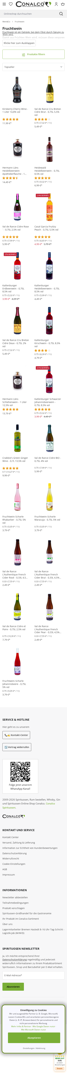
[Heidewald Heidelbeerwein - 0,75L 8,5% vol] (49, 148)
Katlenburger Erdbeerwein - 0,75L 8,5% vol (13, 288)
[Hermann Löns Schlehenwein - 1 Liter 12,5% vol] (17, 379)
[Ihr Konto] (56, 4)
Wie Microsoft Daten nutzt (33, 1029)
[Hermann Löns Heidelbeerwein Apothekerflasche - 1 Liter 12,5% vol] (17, 148)
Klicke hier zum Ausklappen (19, 43)
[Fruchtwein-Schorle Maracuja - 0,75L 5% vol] (49, 497)
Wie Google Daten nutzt (44, 1026)
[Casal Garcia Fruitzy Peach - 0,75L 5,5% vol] (49, 207)
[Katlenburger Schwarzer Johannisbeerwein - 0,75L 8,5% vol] (49, 379)
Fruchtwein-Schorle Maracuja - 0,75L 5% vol (47, 518)
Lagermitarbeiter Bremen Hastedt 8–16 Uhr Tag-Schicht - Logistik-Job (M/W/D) (33, 931)
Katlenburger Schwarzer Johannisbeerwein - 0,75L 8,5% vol (47, 402)
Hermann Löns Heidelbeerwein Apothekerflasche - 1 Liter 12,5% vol (13, 171)
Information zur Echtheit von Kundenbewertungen (30, 847)
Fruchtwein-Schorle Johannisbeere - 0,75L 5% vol (14, 684)
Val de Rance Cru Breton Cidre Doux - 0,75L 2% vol (15, 343)
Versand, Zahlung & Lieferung (18, 842)
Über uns (7, 924)
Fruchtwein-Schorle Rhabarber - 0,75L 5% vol (14, 519)
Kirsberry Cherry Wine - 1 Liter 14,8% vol (15, 111)
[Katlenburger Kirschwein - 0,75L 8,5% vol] (49, 320)
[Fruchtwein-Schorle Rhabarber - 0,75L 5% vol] (17, 497)
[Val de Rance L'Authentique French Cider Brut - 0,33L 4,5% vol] (49, 552)
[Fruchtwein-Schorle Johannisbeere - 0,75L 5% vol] (17, 661)
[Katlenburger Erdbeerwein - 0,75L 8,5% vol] (17, 266)
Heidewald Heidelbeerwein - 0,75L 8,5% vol (47, 170)
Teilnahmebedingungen (15, 902)
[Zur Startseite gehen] (33, 4)
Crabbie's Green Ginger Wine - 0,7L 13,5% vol (15, 459)
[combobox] (27, 14)
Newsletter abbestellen (15, 897)
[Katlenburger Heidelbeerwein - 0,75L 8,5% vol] (49, 266)
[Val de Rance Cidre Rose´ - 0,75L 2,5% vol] (17, 207)
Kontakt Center (10, 837)
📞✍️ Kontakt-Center (16, 735)
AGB (4, 869)
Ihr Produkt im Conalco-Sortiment (20, 918)
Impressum (8, 874)
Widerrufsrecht (10, 858)
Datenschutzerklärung (14, 853)
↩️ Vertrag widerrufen (17, 747)
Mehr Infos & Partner (21, 1026)
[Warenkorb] (63, 4)
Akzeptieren (34, 1037)
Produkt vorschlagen (13, 908)
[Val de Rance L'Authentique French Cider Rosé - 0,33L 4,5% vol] (17, 552)
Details (59, 1068)
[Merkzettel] (10, 4)
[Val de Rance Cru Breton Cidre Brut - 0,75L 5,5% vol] (49, 89)
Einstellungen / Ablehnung (34, 1048)
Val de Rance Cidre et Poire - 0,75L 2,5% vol (14, 628)
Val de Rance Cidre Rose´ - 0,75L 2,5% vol (15, 228)
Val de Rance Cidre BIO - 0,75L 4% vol (47, 459)
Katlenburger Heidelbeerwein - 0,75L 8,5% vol (47, 288)
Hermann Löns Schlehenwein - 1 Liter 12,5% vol (14, 402)
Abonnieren (13, 986)
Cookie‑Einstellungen (13, 863)
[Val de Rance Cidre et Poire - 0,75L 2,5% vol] (17, 606)
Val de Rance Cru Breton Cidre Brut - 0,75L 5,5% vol (47, 112)
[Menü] (4, 4)
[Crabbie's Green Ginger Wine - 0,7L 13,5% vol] (17, 438)
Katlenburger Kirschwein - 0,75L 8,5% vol (47, 343)
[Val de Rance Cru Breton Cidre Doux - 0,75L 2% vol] (17, 320)
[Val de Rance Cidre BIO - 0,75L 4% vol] (49, 438)
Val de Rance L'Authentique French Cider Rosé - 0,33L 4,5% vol (15, 574)
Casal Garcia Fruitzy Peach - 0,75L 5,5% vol (46, 228)
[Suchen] (61, 14)
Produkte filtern (36, 54)
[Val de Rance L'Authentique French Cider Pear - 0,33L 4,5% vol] (49, 606)
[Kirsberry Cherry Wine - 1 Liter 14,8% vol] (17, 89)
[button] (59, 1056)
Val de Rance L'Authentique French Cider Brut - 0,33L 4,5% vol (46, 574)
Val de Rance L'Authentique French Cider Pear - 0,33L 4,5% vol (47, 629)
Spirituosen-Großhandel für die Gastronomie (26, 913)
